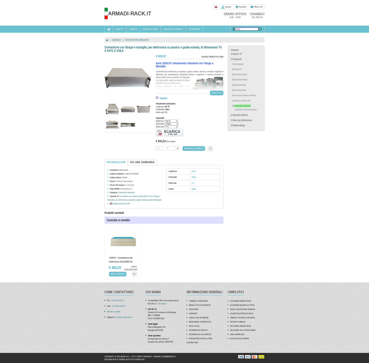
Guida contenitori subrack (242, 309)
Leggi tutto (216, 93)
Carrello (242, 6)
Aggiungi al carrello (194, 148)
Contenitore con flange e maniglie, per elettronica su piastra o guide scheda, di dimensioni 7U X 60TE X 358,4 (163, 49)
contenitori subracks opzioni (246, 109)
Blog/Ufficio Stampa (239, 338)
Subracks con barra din (241, 100)
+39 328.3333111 (119, 306)
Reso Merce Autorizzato (200, 322)
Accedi (227, 6)
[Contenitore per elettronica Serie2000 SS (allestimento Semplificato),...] (123, 241)
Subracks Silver (240, 90)
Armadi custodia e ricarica (242, 317)
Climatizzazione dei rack (241, 313)
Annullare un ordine (199, 317)
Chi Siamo (162, 303)
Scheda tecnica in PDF (121, 203)
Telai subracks (237, 64)
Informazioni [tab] (116, 162)
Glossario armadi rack (240, 301)
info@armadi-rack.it (124, 317)
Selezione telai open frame (243, 330)
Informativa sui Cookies (200, 334)
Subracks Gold (240, 85)
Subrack (133, 29)
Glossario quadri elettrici (242, 305)
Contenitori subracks (137, 40)
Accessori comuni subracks (245, 95)
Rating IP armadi (237, 322)
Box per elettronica (173, 29)
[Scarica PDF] (169, 132)
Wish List (258, 6)
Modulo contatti (113, 311)
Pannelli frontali (240, 74)
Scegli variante (117, 274)
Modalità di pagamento (200, 305)
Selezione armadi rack (240, 326)
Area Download (237, 334)
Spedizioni (193, 309)
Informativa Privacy (198, 330)
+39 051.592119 (117, 300)
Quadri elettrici (150, 29)
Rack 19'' (119, 29)
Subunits (237, 69)
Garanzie (193, 313)
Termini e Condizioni (198, 301)
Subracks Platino (241, 79)
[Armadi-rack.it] (130, 13)
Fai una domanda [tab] (142, 162)
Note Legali (194, 326)
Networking (194, 29)
